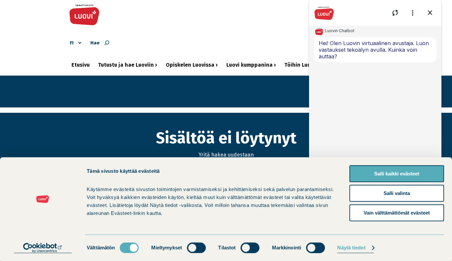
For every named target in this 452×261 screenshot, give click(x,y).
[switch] (196, 247)
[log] (375, 111)
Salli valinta (397, 193)
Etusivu (80, 65)
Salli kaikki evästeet (396, 173)
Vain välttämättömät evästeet (397, 213)
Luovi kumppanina (249, 67)
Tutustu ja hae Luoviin (126, 67)
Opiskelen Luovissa (190, 67)
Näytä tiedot (351, 248)
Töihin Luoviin (302, 67)
